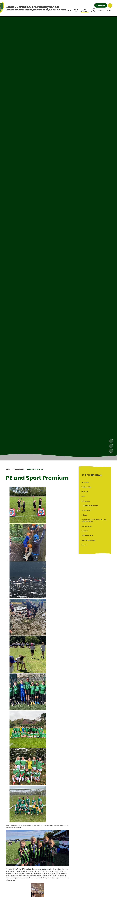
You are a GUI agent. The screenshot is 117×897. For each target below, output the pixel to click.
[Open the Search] (110, 5)
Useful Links (100, 5)
